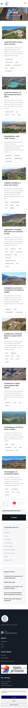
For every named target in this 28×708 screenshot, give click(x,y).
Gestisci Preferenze (14, 704)
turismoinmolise (8, 70)
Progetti (6, 556)
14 (3, 505)
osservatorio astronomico (10, 260)
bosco (6, 248)
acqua (6, 353)
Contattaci (14, 517)
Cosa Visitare (7, 539)
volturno (19, 114)
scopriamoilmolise (17, 65)
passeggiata (7, 65)
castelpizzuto (13, 353)
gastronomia (19, 251)
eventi (6, 251)
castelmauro (13, 248)
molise (16, 62)
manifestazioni (8, 254)
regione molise (8, 158)
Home (8, 15)
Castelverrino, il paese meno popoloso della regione (12, 385)
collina (19, 248)
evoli (15, 447)
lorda (12, 355)
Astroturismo (7, 532)
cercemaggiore (14, 489)
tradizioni (12, 68)
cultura (6, 205)
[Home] (4, 618)
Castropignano (8, 447)
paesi (17, 205)
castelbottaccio (8, 155)
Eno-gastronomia (8, 543)
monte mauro (8, 257)
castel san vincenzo (9, 111)
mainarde (7, 114)
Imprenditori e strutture (9, 549)
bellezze (7, 489)
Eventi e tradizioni (8, 546)
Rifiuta (14, 700)
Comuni (6, 536)
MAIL (5, 631)
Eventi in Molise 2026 (9, 582)
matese (18, 355)
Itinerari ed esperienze (9, 553)
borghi (6, 202)
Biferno (6, 444)
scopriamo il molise (9, 263)
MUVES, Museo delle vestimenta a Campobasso (13, 599)
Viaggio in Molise (8, 560)
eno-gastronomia (9, 62)
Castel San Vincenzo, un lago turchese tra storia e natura (13, 95)
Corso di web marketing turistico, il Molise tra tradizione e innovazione (13, 593)
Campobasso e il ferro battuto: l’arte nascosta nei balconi (13, 587)
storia (6, 68)
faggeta (12, 251)
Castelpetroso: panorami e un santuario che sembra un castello (14, 290)
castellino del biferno (15, 202)
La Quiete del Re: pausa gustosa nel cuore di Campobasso (13, 577)
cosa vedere (17, 155)
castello (12, 444)
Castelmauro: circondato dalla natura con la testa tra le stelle (13, 232)
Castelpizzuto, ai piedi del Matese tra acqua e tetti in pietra (13, 336)
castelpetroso (8, 309)
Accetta (14, 697)
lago (17, 111)
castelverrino (8, 402)
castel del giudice (9, 59)
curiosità (7, 355)
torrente (17, 358)
